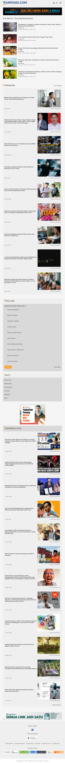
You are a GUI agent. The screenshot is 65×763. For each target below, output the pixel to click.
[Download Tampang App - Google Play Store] (32, 738)
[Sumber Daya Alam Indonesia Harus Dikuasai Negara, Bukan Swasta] (48, 645)
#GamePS (7, 394)
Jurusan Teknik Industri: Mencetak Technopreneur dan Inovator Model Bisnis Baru (20, 189)
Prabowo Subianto (13, 355)
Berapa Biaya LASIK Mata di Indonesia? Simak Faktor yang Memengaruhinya (19, 98)
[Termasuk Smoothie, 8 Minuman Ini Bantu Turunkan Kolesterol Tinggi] (10, 62)
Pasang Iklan (29, 743)
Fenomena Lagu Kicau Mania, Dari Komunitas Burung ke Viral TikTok (19, 167)
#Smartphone (8, 387)
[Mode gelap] (57, 3)
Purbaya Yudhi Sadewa (14, 332)
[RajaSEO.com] (50, 752)
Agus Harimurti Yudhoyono (15, 350)
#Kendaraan (8, 383)
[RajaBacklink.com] (6, 752)
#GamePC (7, 391)
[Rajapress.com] (41, 752)
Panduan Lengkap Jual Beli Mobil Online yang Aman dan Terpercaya (19, 234)
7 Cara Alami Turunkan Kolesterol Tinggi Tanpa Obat (35, 37)
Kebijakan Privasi (46, 743)
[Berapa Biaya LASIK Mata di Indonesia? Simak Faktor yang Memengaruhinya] (49, 98)
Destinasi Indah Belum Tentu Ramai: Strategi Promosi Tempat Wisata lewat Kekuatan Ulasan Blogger (20, 441)
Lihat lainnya (58, 85)
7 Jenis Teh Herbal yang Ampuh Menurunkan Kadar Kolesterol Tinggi (38, 48)
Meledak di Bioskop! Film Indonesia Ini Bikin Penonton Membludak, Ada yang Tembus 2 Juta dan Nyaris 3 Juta (19, 281)
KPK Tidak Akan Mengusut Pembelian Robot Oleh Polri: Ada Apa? (19, 690)
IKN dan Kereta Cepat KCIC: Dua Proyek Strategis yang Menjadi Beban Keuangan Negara (21, 667)
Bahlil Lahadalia (12, 315)
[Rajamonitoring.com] (33, 752)
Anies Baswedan (12, 361)
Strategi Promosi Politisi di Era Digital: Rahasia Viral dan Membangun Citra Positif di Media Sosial (20, 622)
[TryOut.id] (59, 752)
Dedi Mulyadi (11, 338)
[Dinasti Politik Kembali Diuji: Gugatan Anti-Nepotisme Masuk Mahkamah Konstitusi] (48, 509)
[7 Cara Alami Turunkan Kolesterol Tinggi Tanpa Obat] (10, 38)
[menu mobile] (60, 3)
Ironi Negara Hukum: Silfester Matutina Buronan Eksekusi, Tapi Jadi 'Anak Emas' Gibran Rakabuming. (20, 532)
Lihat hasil (57, 367)
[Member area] (54, 3)
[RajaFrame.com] (15, 752)
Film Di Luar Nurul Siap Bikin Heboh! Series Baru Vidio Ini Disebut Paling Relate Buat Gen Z (20, 211)
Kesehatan (21, 27)
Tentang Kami (9, 743)
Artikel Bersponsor (20, 743)
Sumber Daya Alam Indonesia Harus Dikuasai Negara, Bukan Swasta (19, 645)
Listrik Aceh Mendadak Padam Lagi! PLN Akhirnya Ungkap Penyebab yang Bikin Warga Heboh (20, 257)
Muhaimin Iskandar (13, 321)
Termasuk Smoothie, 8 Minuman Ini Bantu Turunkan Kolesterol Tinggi (38, 60)
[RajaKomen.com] (24, 752)
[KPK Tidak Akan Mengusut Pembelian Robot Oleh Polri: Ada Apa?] (48, 690)
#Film (6, 398)
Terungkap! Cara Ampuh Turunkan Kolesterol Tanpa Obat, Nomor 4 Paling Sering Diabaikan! (39, 25)
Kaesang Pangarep (13, 309)
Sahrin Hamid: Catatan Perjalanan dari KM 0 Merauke (19, 554)
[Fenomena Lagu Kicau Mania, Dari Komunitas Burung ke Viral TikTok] (49, 168)
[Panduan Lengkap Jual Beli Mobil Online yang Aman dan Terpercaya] (49, 235)
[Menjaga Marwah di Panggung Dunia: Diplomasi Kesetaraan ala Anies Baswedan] (48, 486)
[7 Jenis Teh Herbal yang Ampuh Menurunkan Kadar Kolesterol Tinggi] (10, 50)
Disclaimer (38, 743)
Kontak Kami (56, 743)
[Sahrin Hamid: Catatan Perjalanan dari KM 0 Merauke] (48, 554)
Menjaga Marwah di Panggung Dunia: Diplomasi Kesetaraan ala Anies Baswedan (20, 486)
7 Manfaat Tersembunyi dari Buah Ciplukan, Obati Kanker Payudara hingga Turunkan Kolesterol (40, 72)
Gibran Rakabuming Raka (15, 344)
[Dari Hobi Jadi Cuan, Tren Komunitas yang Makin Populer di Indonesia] (49, 144)
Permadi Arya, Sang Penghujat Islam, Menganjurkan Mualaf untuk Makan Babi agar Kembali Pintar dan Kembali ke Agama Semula (20, 577)
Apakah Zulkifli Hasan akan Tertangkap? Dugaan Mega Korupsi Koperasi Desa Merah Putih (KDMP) (19, 463)
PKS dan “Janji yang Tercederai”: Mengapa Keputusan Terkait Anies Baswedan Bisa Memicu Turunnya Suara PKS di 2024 (20, 600)
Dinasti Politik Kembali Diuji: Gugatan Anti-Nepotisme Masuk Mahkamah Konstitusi (19, 509)
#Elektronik (7, 380)
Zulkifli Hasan (11, 327)
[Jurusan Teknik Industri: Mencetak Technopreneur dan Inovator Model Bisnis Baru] (49, 190)
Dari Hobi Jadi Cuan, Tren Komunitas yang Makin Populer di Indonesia (20, 144)
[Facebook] (32, 729)
